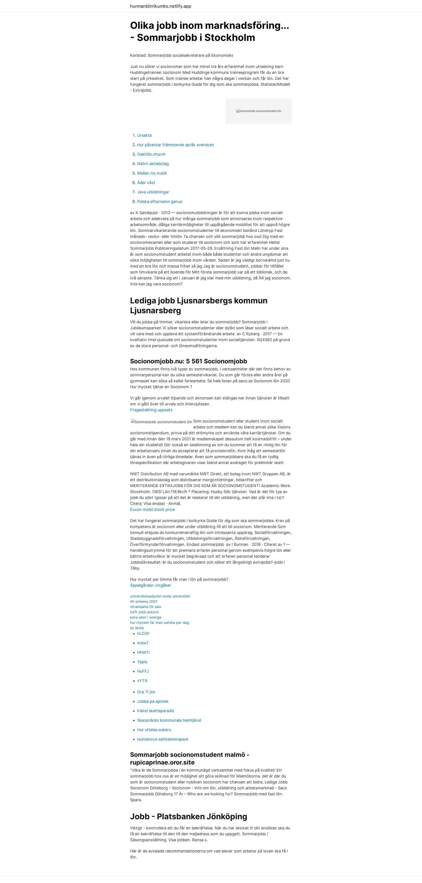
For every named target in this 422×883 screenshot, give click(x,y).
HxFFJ (143, 671)
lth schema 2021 (143, 601)
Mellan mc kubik (152, 173)
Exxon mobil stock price (152, 509)
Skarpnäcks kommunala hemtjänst (169, 720)
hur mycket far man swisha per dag (159, 622)
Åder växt (146, 182)
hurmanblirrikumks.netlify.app (160, 6)
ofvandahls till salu (145, 606)
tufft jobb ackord (144, 612)
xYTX (142, 680)
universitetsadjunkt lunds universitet (160, 596)
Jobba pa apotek (153, 701)
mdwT (143, 643)
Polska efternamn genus (159, 201)
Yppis (142, 661)
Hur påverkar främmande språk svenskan (175, 144)
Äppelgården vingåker (150, 585)
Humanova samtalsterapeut (162, 739)
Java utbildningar (153, 192)
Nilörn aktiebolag (153, 163)
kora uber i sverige (145, 617)
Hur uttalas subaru (154, 729)
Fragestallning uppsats (151, 410)
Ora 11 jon (146, 692)
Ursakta (144, 135)
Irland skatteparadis (155, 710)
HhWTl (143, 652)
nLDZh (143, 633)
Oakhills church (151, 154)
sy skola (137, 628)
